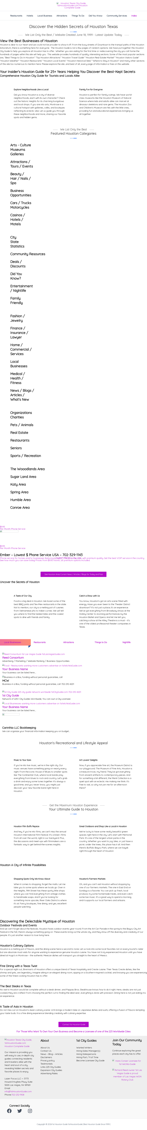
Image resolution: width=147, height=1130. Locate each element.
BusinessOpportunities (20, 192)
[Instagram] (30, 1111)
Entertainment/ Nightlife (21, 288)
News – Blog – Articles (52, 1054)
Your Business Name (15, 669)
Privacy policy (48, 1060)
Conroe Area (20, 507)
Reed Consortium (13, 657)
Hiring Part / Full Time (87, 1057)
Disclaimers (46, 1057)
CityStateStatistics (17, 241)
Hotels (30, 15)
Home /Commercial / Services (21, 349)
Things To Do (78, 15)
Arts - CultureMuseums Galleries (20, 149)
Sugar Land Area (23, 476)
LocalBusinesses (18, 363)
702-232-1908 (17, 1094)
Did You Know (95, 15)
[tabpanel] (73, 693)
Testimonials (47, 1063)
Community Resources (27, 254)
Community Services (117, 15)
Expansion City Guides (51, 1070)
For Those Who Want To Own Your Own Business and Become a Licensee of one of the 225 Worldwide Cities (74, 1031)
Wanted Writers (84, 1047)
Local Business (44, 15)
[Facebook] (9, 1111)
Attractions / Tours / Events (21, 164)
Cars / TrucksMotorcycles (20, 205)
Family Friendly (16, 300)
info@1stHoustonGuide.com (18, 1091)
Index (134, 15)
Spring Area (19, 492)
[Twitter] (19, 1111)
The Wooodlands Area (27, 469)
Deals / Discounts (17, 263)
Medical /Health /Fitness (17, 378)
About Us (45, 1047)
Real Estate (19, 432)
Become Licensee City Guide (90, 1060)
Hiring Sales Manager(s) (88, 1050)
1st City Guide (10, 695)
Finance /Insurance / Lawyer (19, 332)
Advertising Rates (49, 1073)
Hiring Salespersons (86, 1054)
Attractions (62, 15)
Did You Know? (16, 276)
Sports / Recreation (25, 455)
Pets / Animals (21, 425)
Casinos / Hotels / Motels (17, 219)
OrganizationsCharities (21, 414)
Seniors (16, 448)
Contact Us (46, 1050)
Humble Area (20, 500)
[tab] (14, 642)
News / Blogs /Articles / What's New (22, 395)
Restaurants (16, 15)
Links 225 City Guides (51, 1067)
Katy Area (18, 484)
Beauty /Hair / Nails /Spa (20, 178)
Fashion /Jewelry (17, 318)
